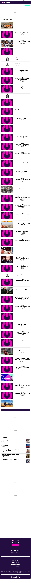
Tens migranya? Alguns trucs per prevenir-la (22, 87)
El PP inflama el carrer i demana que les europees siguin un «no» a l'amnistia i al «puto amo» (22, 197)
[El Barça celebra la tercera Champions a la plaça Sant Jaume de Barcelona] (7, 71)
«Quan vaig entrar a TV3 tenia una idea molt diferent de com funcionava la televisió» (10, 450)
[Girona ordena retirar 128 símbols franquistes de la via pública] (7, 395)
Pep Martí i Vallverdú (22, 80)
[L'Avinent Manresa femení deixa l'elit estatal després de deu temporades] (7, 308)
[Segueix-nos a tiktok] (18, 542)
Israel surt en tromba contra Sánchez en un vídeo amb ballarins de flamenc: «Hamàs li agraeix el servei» (22, 224)
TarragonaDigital (22, 259)
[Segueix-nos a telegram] (17, 542)
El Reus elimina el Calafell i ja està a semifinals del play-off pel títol (22, 350)
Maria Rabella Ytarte (22, 361)
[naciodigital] (15, 558)
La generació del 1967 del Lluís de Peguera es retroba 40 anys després (22, 101)
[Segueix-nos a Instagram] (15, 542)
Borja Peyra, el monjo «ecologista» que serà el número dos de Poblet (22, 79)
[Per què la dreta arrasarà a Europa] (7, 268)
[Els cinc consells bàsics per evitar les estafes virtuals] (7, 51)
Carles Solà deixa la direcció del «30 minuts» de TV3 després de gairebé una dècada (9, 440)
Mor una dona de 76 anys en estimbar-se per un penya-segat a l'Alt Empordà (22, 162)
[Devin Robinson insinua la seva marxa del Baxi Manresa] (7, 43)
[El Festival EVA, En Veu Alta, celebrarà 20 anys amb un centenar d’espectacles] (7, 259)
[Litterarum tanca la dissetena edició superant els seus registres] (7, 128)
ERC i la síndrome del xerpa (17, 274)
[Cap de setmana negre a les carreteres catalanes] (7, 216)
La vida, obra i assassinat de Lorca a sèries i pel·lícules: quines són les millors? (10, 455)
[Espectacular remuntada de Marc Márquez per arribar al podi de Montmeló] (7, 181)
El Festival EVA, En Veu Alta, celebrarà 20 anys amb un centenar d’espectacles (22, 258)
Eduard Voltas (17, 275)
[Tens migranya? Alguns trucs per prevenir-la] (7, 89)
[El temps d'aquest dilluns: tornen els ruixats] (7, 111)
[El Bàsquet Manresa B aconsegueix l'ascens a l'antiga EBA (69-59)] (7, 316)
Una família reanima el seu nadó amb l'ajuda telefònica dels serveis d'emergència (22, 298)
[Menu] (0, 5)
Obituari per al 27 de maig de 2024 (22, 118)
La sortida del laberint (17, 94)
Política (22, 265)
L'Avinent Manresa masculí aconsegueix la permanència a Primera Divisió (22, 136)
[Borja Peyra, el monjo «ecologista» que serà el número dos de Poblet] (7, 80)
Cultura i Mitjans (22, 366)
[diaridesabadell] (15, 560)
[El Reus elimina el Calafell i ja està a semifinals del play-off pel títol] (7, 351)
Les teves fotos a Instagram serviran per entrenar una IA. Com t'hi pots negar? (22, 171)
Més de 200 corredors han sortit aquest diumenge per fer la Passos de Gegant (22, 280)
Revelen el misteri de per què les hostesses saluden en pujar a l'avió (22, 206)
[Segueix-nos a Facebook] (12, 542)
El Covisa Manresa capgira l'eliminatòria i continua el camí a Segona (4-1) (22, 333)
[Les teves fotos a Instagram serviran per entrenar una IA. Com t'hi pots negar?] (7, 172)
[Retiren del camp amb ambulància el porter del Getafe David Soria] (7, 155)
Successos (22, 143)
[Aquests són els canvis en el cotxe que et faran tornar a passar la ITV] (7, 325)
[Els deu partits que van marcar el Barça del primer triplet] (7, 233)
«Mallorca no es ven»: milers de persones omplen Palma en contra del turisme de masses (22, 342)
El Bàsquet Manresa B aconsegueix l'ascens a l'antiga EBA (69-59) (22, 315)
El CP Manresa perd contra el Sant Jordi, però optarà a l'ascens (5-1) (22, 24)
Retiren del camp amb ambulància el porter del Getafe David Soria (22, 153)
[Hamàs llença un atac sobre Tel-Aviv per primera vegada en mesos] (7, 189)
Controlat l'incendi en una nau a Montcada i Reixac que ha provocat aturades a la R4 (22, 145)
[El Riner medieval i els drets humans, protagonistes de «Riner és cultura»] (7, 369)
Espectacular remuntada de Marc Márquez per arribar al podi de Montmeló (22, 180)
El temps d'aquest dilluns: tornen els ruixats (22, 109)
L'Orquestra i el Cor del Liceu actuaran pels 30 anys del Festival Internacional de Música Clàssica (22, 385)
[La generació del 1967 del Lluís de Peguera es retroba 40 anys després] (7, 102)
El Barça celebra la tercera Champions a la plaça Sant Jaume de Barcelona (22, 70)
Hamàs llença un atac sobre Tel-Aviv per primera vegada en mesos (22, 188)
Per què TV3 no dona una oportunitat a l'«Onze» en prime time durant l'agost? (10, 445)
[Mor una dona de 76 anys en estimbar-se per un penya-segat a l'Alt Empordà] (7, 163)
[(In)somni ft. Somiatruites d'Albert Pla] (7, 250)
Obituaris (22, 117)
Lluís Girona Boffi (22, 233)
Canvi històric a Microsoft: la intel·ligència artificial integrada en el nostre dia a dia (22, 241)
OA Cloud (18, 577)
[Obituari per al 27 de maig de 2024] (7, 120)
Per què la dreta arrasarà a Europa (22, 266)
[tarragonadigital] (15, 564)
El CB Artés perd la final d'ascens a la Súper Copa (22, 33)
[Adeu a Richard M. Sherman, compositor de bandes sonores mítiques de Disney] (7, 290)
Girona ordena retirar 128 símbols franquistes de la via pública (22, 394)
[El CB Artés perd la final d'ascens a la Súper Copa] (7, 34)
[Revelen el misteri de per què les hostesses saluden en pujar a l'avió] (7, 207)
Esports (22, 40)
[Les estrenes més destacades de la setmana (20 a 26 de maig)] (7, 403)
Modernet (22, 267)
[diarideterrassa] (15, 562)
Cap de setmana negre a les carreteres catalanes (22, 214)
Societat (22, 77)
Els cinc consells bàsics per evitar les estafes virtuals (22, 50)
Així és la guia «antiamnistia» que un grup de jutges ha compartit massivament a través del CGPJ (22, 359)
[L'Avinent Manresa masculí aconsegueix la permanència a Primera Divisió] (7, 137)
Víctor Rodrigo (3, 441)
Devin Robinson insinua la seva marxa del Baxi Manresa (22, 42)
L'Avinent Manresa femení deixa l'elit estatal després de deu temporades (22, 307)
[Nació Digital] (4, 2)
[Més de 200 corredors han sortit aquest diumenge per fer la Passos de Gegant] (7, 282)
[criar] (15, 569)
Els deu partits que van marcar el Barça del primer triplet (22, 232)
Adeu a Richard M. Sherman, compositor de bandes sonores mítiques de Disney (22, 289)
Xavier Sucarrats (22, 43)
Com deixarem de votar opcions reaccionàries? (17, 63)
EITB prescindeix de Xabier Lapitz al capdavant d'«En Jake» (10, 460)
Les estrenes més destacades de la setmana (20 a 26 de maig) (22, 402)
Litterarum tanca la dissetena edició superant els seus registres (22, 127)
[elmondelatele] (15, 567)
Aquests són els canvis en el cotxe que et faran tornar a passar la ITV (22, 324)
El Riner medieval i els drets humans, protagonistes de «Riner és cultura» (22, 368)
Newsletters (24, 0)
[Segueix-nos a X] (14, 542)
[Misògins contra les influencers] (7, 377)
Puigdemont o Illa (18, 57)
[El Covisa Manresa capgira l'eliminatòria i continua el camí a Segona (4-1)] (7, 334)
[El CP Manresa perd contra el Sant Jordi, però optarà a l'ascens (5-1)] (7, 25)
